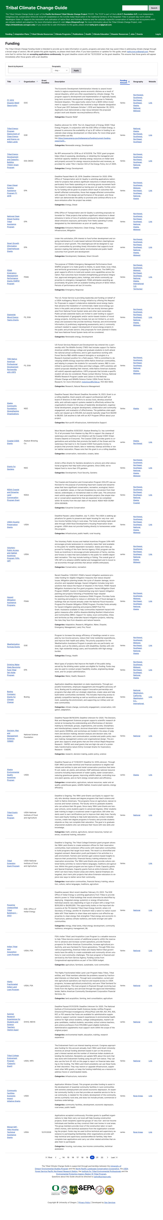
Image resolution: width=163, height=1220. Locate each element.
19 (87, 1157)
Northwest (137, 134)
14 (63, 1157)
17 (78, 1157)
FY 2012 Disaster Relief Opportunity (13, 103)
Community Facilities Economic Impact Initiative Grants (13, 1095)
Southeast (137, 103)
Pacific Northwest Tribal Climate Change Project (66, 14)
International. (138, 703)
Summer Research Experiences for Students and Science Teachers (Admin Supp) (13, 1022)
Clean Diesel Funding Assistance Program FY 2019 (12, 190)
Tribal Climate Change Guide (36, 7)
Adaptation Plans (21, 34)
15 (68, 1157)
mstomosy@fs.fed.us (90, 382)
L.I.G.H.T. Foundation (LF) (126, 14)
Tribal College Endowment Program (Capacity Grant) (13, 1060)
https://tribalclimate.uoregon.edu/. (21, 25)
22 (102, 1157)
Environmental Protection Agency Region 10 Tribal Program (81, 1174)
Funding (8, 34)
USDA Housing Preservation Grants (13, 524)
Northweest (138, 95)
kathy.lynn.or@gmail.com (137, 51)
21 (97, 1157)
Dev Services (109, 1202)
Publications (78, 34)
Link (150, 103)
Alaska (136, 105)
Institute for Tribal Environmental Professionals (101, 1171)
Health (88, 34)
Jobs (132, 34)
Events (140, 34)
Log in (158, 34)
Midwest (136, 188)
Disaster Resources (119, 34)
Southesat (137, 162)
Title (9, 81)
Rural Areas (138, 1096)
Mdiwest (136, 111)
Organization (29, 81)
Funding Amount (125, 82)
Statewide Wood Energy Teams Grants (13, 317)
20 (92, 1157)
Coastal (136, 503)
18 (82, 1157)
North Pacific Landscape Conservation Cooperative (97, 1169)
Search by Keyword (15, 66)
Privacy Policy (84, 1202)
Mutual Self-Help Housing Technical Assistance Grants (12, 1132)
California (137, 695)
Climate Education (101, 34)
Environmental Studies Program (55, 1169)
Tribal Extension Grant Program (13, 863)
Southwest (137, 97)
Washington (138, 693)
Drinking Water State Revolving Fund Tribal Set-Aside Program (13, 669)
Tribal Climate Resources (42, 34)
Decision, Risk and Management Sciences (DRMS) (13, 735)
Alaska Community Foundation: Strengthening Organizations (13, 408)
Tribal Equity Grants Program (12, 815)
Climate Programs (63, 34)
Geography (56, 66)
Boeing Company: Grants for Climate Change (11, 696)
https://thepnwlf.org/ (75, 22)
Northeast (137, 100)
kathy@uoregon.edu (102, 1177)
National (136, 108)
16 (73, 1157)
